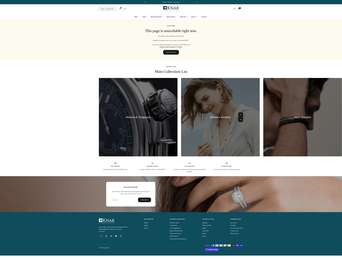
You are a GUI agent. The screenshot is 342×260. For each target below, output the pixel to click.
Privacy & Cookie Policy (236, 228)
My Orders (233, 225)
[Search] (234, 9)
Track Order (205, 231)
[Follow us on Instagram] (111, 236)
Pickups (204, 233)
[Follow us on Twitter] (106, 236)
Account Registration (175, 228)
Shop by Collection (156, 17)
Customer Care (234, 231)
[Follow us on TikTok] (120, 236)
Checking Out (173, 225)
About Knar (183, 17)
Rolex (135, 17)
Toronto (146, 228)
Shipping (204, 223)
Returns (204, 236)
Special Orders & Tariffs (176, 231)
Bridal (144, 17)
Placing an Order (174, 223)
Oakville (146, 223)
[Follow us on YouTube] (116, 236)
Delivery (204, 228)
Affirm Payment (234, 233)
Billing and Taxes (206, 225)
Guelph (146, 225)
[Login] (125, 9)
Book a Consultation (107, 9)
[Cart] (239, 9)
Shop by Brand (171, 17)
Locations (203, 17)
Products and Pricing (175, 233)
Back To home (171, 52)
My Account (233, 223)
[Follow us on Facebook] (101, 236)
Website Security (174, 236)
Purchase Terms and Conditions (178, 239)
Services (193, 17)
